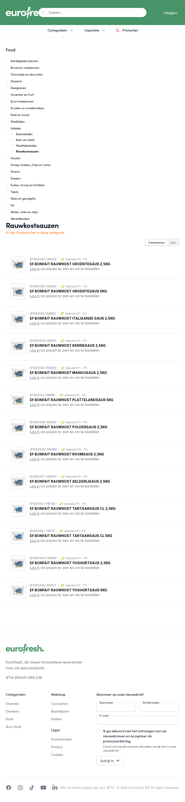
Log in (35, 269)
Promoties (130, 30)
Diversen (12, 703)
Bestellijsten (60, 711)
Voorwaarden (61, 739)
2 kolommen (156, 242)
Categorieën (57, 30)
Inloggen (170, 12)
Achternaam (151, 702)
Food (9, 719)
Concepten (59, 703)
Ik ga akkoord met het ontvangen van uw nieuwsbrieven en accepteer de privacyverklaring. (134, 735)
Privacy (56, 747)
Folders (56, 719)
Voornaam (106, 702)
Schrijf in (107, 760)
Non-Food (13, 726)
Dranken (12, 711)
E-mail (103, 715)
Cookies (57, 754)
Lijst (173, 242)
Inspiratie (92, 30)
